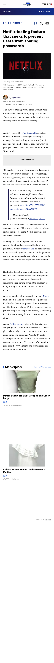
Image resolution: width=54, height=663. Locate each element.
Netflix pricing (17, 323)
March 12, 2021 (37, 218)
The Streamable (29, 132)
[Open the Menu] (4, 4)
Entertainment (13, 22)
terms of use (28, 248)
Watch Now (46, 4)
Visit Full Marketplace (42, 367)
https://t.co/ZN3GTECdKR (32, 205)
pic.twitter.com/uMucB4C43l (23, 208)
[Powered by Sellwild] (47, 520)
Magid (46, 295)
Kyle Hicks (16, 97)
